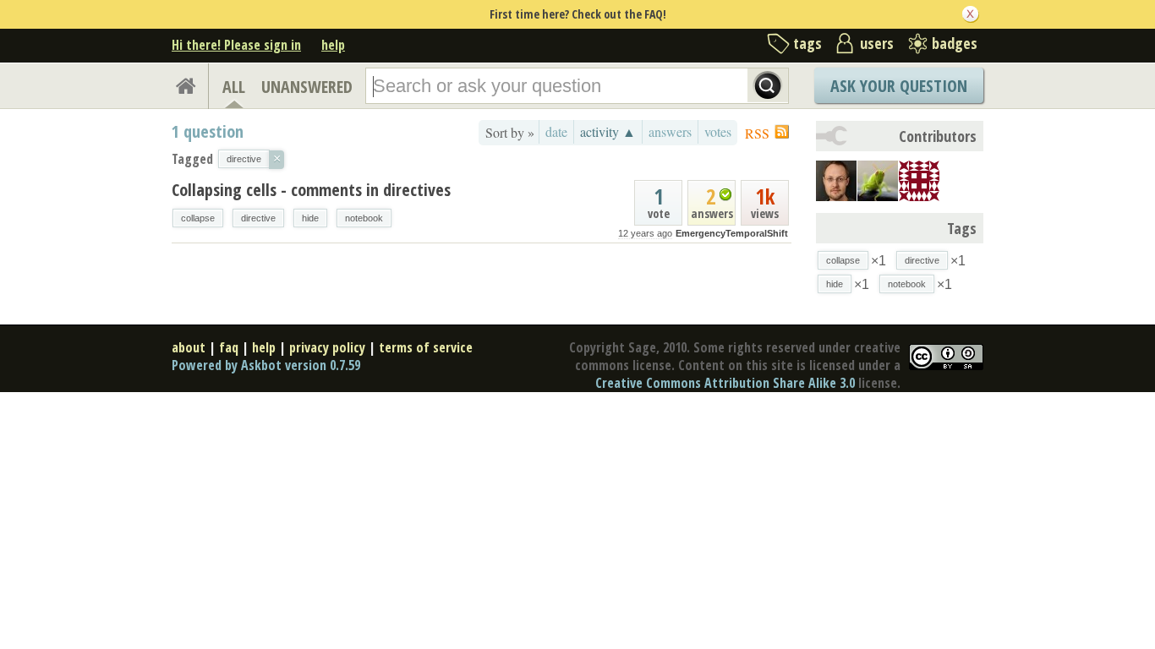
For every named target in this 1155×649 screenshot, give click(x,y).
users (877, 43)
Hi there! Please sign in (236, 44)
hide (310, 218)
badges (954, 43)
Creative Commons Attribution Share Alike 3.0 (725, 383)
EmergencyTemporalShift (732, 233)
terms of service (426, 347)
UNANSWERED (307, 86)
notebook (364, 218)
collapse (198, 218)
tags (807, 43)
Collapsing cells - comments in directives (311, 189)
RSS (757, 133)
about (188, 347)
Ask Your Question (898, 85)
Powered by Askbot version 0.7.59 (266, 365)
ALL (233, 86)
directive (258, 218)
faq (228, 347)
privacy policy (327, 347)
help (333, 44)
